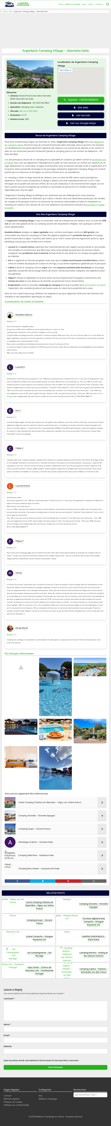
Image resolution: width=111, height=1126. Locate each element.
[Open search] (107, 4)
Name (7, 1024)
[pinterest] (68, 881)
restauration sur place (95, 285)
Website (8, 1046)
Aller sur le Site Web (28, 111)
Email (7, 1035)
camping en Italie (58, 329)
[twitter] (43, 881)
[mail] (93, 881)
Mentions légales (12, 1099)
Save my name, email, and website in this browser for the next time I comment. (41, 1060)
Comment (9, 998)
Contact (98, 4)
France (35, 605)
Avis (83, 4)
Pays (90, 4)
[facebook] (17, 881)
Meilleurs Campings (72, 4)
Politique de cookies (13, 1102)
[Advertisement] (55, 30)
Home (61, 4)
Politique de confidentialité (16, 1105)
